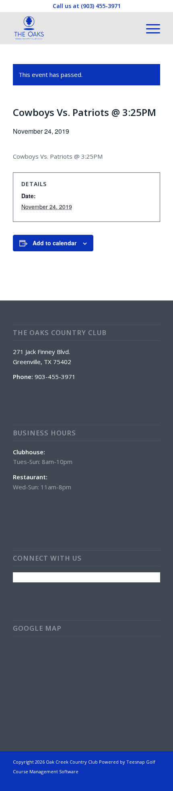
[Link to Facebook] (154, 781)
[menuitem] (149, 28)
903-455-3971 (55, 377)
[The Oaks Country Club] (71, 28)
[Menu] (149, 28)
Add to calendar (54, 243)
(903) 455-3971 (101, 6)
